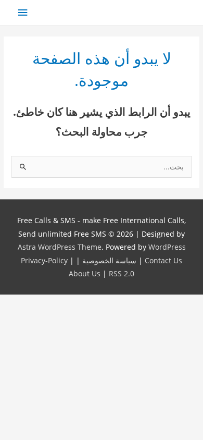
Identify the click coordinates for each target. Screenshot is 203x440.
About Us (84, 273)
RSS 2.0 (121, 273)
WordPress (167, 247)
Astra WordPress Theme (60, 247)
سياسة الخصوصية (109, 260)
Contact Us (163, 260)
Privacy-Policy (44, 260)
